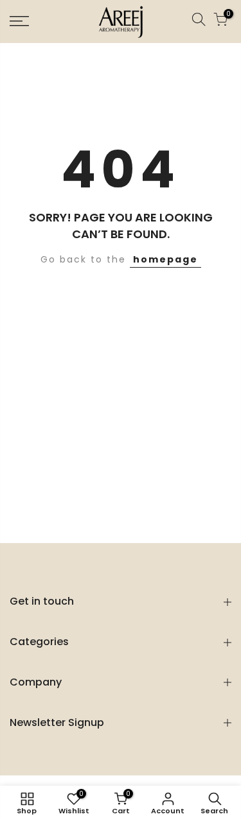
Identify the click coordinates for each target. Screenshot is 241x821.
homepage (165, 259)
